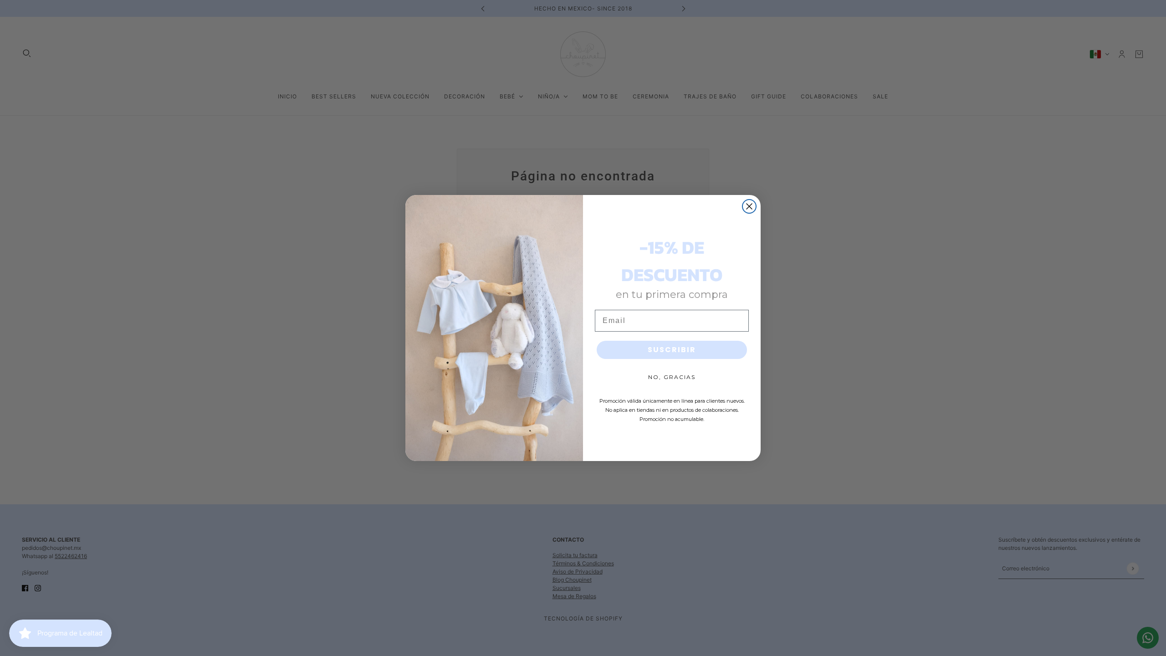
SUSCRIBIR (672, 349)
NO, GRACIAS (672, 377)
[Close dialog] (749, 206)
